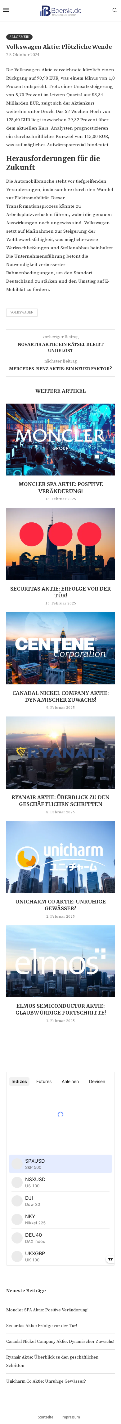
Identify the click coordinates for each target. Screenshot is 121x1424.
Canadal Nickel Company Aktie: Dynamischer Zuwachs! (60, 1341)
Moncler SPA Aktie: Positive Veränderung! (47, 1310)
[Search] (115, 11)
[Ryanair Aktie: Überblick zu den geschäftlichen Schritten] (60, 752)
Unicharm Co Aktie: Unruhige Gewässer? (46, 1381)
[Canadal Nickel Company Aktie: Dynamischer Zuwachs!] (60, 648)
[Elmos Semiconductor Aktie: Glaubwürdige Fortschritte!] (60, 961)
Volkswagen (22, 312)
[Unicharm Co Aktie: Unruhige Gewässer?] (60, 857)
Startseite (45, 1417)
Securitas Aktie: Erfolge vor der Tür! (41, 1326)
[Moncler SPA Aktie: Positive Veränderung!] (60, 439)
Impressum (71, 1417)
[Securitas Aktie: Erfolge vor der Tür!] (60, 544)
